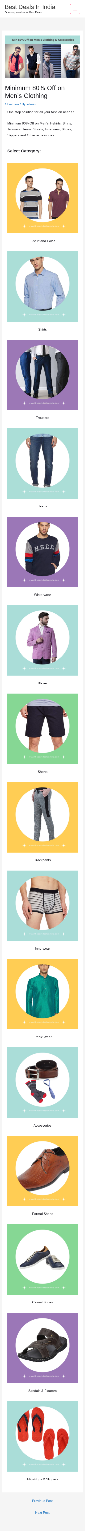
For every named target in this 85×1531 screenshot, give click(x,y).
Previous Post (42, 1501)
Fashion (13, 104)
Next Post (42, 1512)
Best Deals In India (30, 7)
